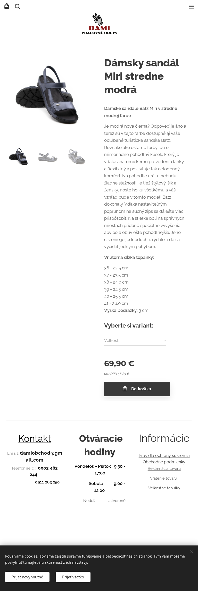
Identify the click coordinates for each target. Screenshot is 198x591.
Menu (191, 6)
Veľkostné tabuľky (164, 488)
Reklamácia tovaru (164, 468)
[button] (17, 6)
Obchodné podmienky (164, 462)
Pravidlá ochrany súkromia (164, 455)
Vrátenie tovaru (164, 478)
